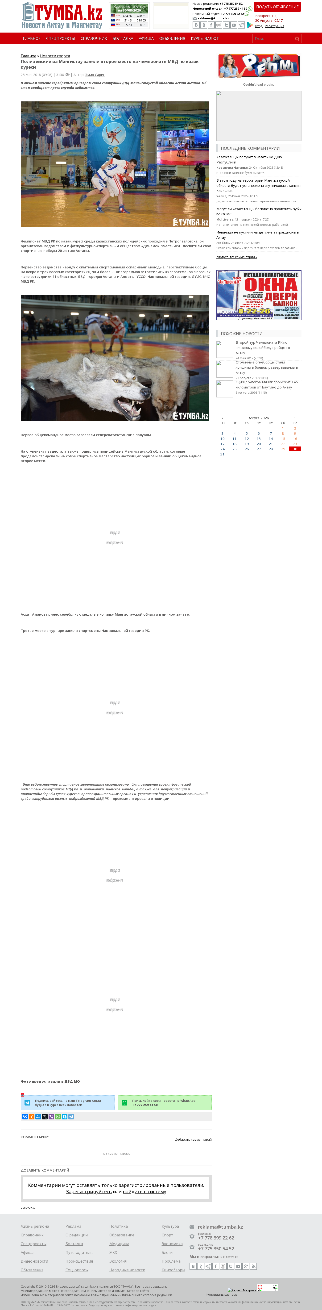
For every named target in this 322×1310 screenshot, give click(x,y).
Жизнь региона (35, 1226)
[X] (45, 1116)
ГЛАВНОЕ (32, 38)
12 (247, 438)
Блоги (167, 1252)
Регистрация (274, 26)
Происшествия (79, 1261)
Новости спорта (55, 55)
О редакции (77, 1235)
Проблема (171, 1261)
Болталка (74, 1243)
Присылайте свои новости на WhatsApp (163, 1102)
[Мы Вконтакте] (196, 25)
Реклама (73, 1226)
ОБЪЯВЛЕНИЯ (172, 38)
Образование (121, 1235)
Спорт (167, 1235)
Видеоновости (34, 1261)
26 (247, 448)
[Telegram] (71, 1116)
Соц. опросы (77, 1269)
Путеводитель (79, 1252)
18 (234, 443)
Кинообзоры (173, 1269)
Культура (170, 1226)
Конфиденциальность (222, 1295)
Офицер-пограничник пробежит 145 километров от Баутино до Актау (267, 387)
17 (222, 443)
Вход (259, 26)
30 (295, 448)
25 (234, 448)
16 (295, 438)
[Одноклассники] (31, 1116)
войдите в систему (144, 1191)
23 (295, 443)
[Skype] (64, 1116)
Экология (118, 1261)
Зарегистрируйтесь (89, 1191)
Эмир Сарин (95, 74)
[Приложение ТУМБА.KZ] (250, 27)
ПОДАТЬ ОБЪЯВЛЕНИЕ (277, 6)
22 (283, 443)
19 (247, 443)
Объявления (32, 1269)
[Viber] (51, 1116)
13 (259, 438)
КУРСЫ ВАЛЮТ (205, 38)
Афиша (27, 1252)
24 (222, 448)
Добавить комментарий (193, 1139)
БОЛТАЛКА (123, 38)
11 (234, 438)
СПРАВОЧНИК (94, 38)
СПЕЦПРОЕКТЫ (60, 38)
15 (283, 438)
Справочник (32, 1235)
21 (271, 443)
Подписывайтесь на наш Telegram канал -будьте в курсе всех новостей (69, 1102)
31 (222, 454)
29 (283, 448)
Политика (118, 1226)
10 (222, 438)
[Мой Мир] (38, 1116)
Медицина (119, 1243)
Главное (28, 55)
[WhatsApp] (58, 1116)
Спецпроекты (33, 1243)
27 (259, 448)
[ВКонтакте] (25, 1116)
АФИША (146, 38)
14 (271, 438)
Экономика (172, 1243)
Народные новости (127, 1269)
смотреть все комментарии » (236, 257)
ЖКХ (113, 1252)
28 (271, 448)
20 (259, 443)
